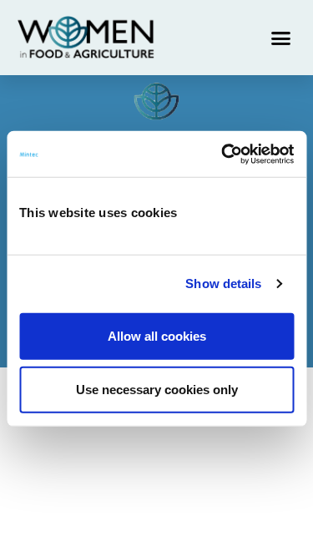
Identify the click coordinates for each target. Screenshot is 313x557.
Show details (223, 283)
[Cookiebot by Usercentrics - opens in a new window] (223, 154)
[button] (281, 37)
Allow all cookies (157, 335)
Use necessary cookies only (157, 389)
